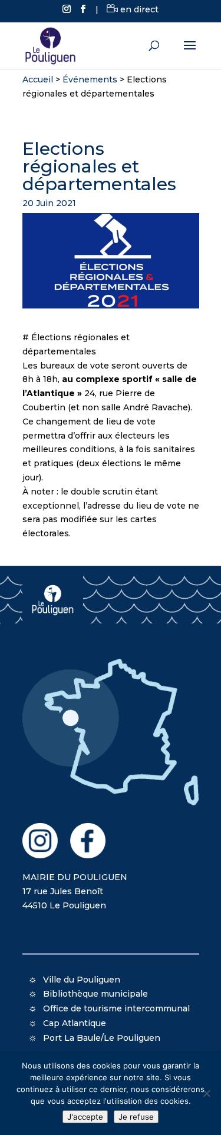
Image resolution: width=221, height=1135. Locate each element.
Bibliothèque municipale (95, 993)
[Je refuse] (206, 1093)
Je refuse (136, 1116)
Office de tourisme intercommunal (116, 1008)
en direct (138, 9)
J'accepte (85, 1116)
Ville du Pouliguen (81, 979)
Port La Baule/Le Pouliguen (101, 1038)
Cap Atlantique (74, 1023)
